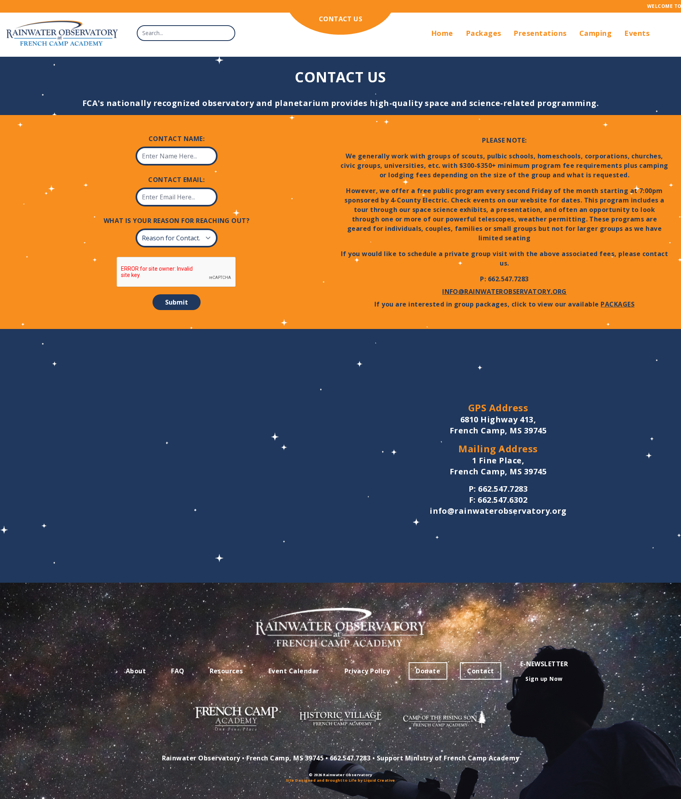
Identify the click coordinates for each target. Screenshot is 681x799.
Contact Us (341, 19)
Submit (176, 302)
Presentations (540, 33)
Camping (595, 33)
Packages (483, 33)
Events (636, 33)
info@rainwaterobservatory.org (504, 291)
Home (442, 33)
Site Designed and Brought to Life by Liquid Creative (340, 780)
